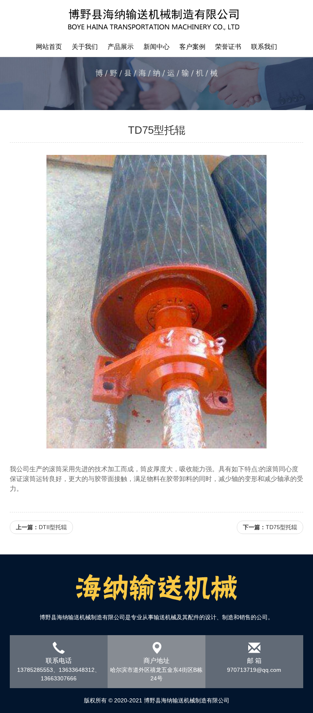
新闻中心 (156, 46)
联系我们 (264, 46)
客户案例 (192, 46)
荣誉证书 (228, 46)
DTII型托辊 (41, 527)
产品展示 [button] (121, 46)
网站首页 (49, 46)
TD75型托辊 (270, 527)
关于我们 (85, 46)
